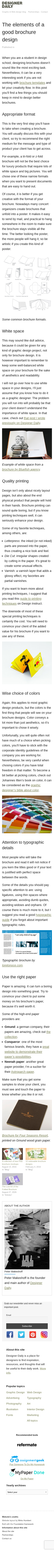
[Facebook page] (10, 1334)
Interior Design (35, 1409)
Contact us (6, 1538)
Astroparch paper (22, 1071)
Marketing (33, 1415)
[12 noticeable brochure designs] (36, 1154)
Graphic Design (15, 1392)
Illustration (12, 1409)
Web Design (34, 1392)
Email (8, 1315)
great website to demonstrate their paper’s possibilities (27, 1051)
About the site (8, 1531)
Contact (44, 12)
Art (28, 1403)
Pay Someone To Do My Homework (27, 1464)
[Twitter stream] (21, 1334)
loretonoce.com (12, 965)
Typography (34, 1397)
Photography (14, 1403)
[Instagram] (44, 1334)
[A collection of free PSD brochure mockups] (12, 1154)
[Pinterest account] (32, 1334)
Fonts (9, 1415)
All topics (32, 1420)
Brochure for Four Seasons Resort (25, 1135)
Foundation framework (24, 1524)
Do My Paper (27, 1479)
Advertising (13, 1397)
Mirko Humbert (24, 1520)
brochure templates (32, 82)
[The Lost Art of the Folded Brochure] (12, 1179)
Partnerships (33, 12)
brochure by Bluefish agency (21, 469)
